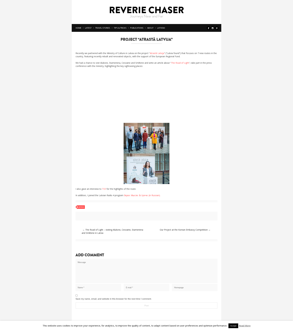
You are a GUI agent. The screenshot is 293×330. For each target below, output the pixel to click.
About (150, 27)
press (81, 206)
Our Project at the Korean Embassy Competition (185, 229)
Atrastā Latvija (157, 53)
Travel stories (102, 27)
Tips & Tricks (120, 27)
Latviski (161, 27)
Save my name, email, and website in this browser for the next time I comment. (114, 299)
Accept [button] (233, 325)
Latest (88, 27)
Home (78, 27)
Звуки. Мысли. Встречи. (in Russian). (142, 195)
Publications (136, 27)
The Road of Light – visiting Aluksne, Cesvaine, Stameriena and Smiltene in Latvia (112, 231)
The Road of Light (180, 62)
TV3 (104, 188)
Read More (245, 325)
